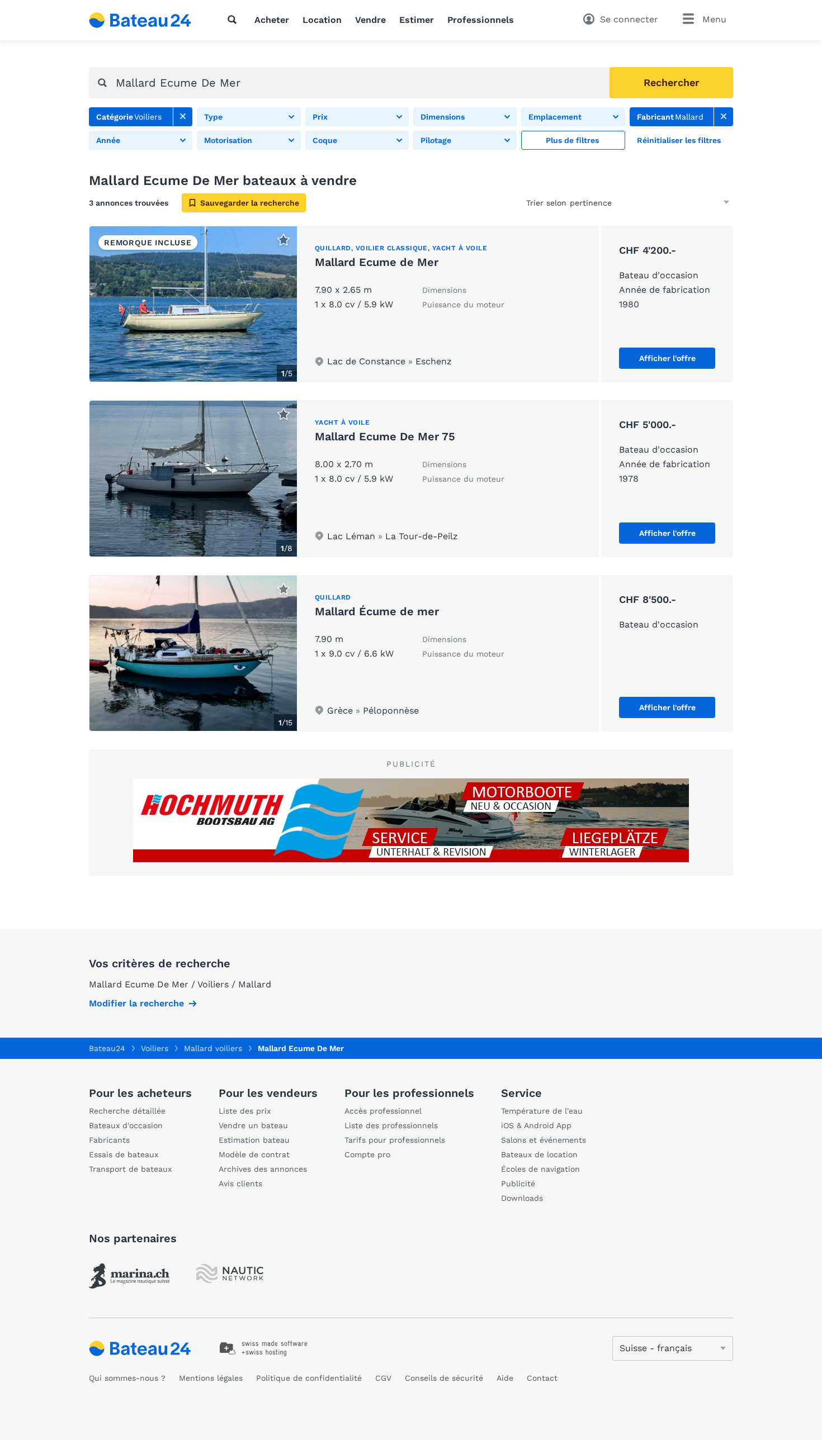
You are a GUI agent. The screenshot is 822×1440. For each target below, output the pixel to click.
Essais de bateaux (123, 1154)
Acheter (271, 20)
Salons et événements (543, 1139)
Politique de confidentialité (309, 1378)
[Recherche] (234, 19)
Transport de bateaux (130, 1169)
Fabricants (109, 1139)
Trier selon (546, 202)
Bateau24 (107, 1048)
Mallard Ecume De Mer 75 (385, 436)
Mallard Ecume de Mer (376, 262)
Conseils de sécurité (444, 1378)
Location (322, 20)
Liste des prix (245, 1110)
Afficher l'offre (667, 358)
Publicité (518, 1183)
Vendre (370, 20)
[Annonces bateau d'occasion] (140, 20)
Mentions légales (211, 1378)
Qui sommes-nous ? (127, 1378)
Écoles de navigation (540, 1169)
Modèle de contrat (254, 1154)
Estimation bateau (254, 1139)
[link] (182, 116)
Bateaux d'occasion (126, 1125)
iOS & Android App (536, 1125)
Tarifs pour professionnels (394, 1139)
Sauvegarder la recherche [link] (249, 202)
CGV (383, 1378)
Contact (542, 1378)
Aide (505, 1378)
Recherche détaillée (127, 1110)
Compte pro (367, 1154)
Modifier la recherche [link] (136, 1003)
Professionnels (480, 20)
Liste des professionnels (391, 1125)
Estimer (416, 20)
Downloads (522, 1198)
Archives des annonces (263, 1169)
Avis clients (240, 1183)
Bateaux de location (539, 1154)
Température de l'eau (542, 1110)
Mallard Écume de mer (377, 611)
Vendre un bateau (253, 1125)
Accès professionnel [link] (383, 1110)
